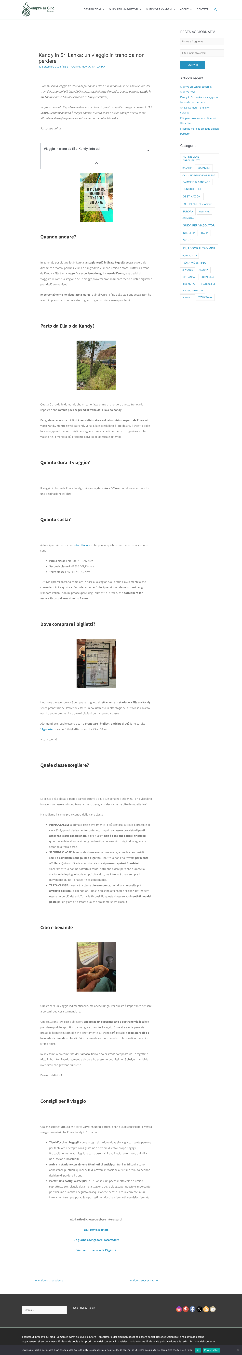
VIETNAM (187, 297)
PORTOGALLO (189, 255)
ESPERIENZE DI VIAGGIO (197, 204)
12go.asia (46, 729)
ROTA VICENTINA (194, 262)
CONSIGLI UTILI (192, 189)
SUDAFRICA (207, 277)
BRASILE (187, 168)
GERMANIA (188, 218)
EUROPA (188, 211)
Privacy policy (211, 1350)
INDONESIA (189, 233)
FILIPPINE (204, 211)
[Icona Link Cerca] (215, 9)
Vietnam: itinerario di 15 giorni (96, 1250)
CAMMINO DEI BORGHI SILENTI (199, 175)
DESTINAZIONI (92, 9)
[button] (148, 150)
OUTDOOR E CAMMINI (159, 9)
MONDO (86, 66)
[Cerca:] (44, 1310)
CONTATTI (203, 9)
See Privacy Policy (84, 1307)
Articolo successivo (144, 1280)
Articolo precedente (49, 1280)
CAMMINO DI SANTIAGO (196, 182)
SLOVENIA (187, 270)
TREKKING (189, 283)
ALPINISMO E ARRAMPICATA (191, 158)
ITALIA (204, 233)
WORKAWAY (205, 297)
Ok (197, 1350)
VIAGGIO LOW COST (192, 290)
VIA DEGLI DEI (208, 284)
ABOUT (184, 9)
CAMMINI (204, 168)
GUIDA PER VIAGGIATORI (123, 9)
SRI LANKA (98, 66)
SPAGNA (203, 270)
